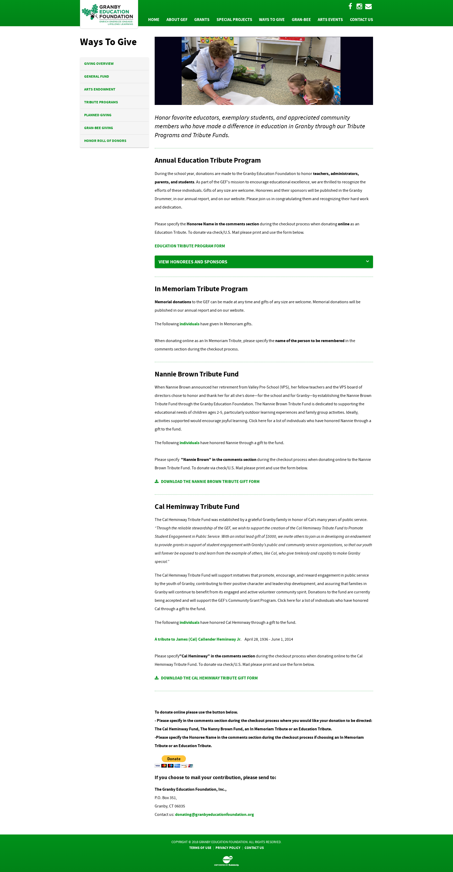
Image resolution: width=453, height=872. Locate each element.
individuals (189, 324)
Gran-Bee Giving (98, 127)
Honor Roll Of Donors (105, 140)
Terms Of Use (200, 847)
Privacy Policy (227, 847)
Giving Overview (99, 63)
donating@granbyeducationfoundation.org (214, 814)
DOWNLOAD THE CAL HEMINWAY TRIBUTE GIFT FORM (208, 678)
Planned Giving (97, 115)
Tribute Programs (101, 102)
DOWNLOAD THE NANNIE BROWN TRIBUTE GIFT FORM (209, 481)
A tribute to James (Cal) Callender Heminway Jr (197, 639)
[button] (264, 262)
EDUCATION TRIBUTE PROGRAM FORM (190, 246)
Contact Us (254, 847)
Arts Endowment (99, 89)
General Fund (96, 76)
